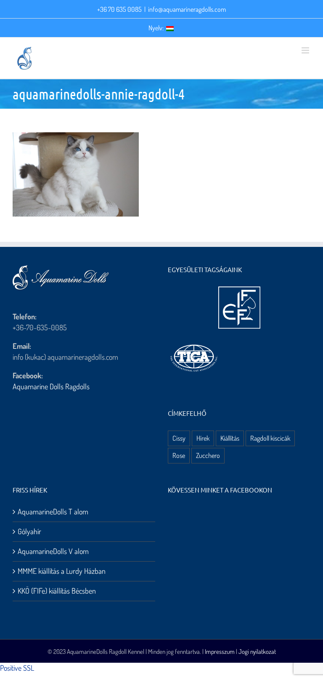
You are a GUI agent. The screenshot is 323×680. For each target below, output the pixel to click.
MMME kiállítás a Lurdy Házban (62, 571)
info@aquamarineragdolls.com (187, 9)
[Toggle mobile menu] (306, 50)
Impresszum (220, 652)
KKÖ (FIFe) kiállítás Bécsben (57, 590)
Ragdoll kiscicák (270, 438)
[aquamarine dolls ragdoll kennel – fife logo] (239, 290)
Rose (178, 455)
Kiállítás (229, 438)
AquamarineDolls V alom (53, 551)
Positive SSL (17, 667)
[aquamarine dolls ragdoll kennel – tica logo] (194, 345)
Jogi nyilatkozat (257, 652)
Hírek (202, 438)
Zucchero (208, 455)
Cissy (178, 438)
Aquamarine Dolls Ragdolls (51, 386)
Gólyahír (29, 531)
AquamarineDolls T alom (53, 511)
